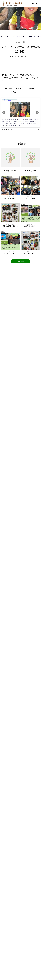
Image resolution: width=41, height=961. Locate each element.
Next (37, 112)
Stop (38, 129)
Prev (3, 112)
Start (37, 129)
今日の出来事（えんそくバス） (20, 56)
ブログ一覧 (20, 261)
